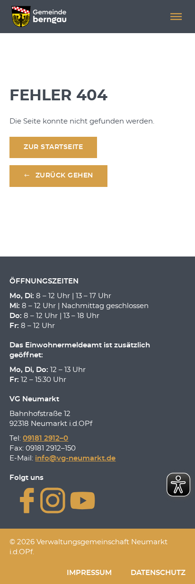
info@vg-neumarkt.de (75, 458)
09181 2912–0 (45, 438)
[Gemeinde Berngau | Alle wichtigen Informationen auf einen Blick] (38, 16)
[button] (176, 16)
